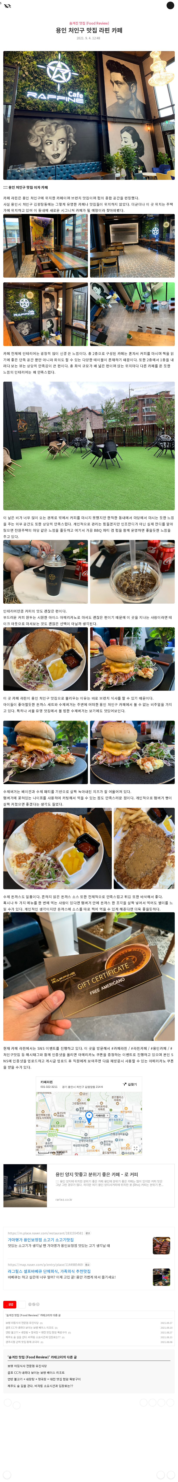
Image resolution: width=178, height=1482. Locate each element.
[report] (16, 1405)
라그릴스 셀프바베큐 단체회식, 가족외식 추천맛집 (49, 1271)
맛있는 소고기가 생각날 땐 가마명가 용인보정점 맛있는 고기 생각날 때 (59, 1245)
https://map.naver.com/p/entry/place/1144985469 (45, 1265)
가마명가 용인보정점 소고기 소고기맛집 (41, 1239)
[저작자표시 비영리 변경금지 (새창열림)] (34, 1304)
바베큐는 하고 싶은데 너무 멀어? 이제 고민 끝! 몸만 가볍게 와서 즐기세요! (62, 1276)
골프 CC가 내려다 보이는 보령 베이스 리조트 (30, 1327)
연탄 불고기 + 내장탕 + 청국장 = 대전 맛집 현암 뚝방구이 (36, 1332)
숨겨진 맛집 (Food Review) (89, 23)
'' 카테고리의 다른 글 (33, 1315)
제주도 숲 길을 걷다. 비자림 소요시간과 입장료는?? (33, 1337)
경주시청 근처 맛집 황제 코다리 (22, 1342)
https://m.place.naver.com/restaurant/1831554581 (45, 1233)
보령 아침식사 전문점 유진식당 (22, 1323)
